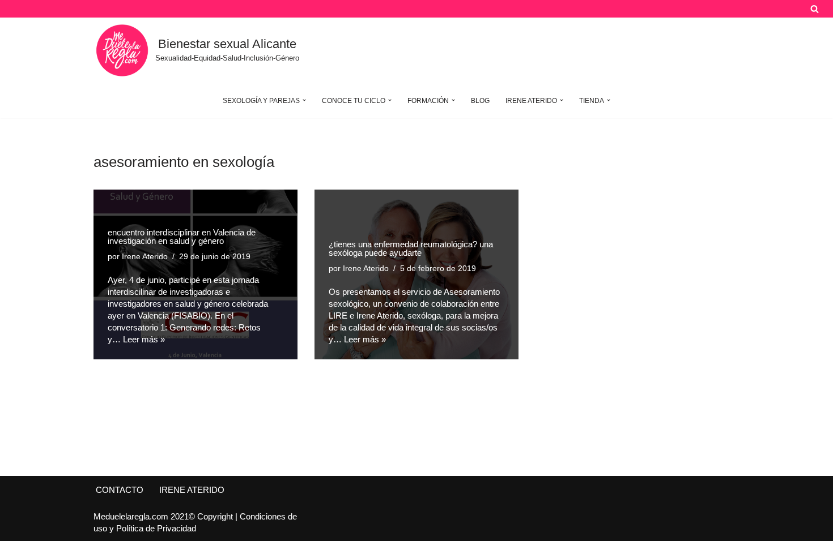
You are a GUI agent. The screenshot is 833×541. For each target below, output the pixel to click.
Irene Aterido (145, 256)
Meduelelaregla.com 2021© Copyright (164, 516)
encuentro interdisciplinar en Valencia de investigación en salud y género (182, 236)
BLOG (480, 101)
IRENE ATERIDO (191, 490)
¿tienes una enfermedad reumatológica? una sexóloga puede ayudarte (411, 248)
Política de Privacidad (156, 528)
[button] (304, 100)
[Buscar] (814, 9)
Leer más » (144, 339)
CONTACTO (119, 490)
